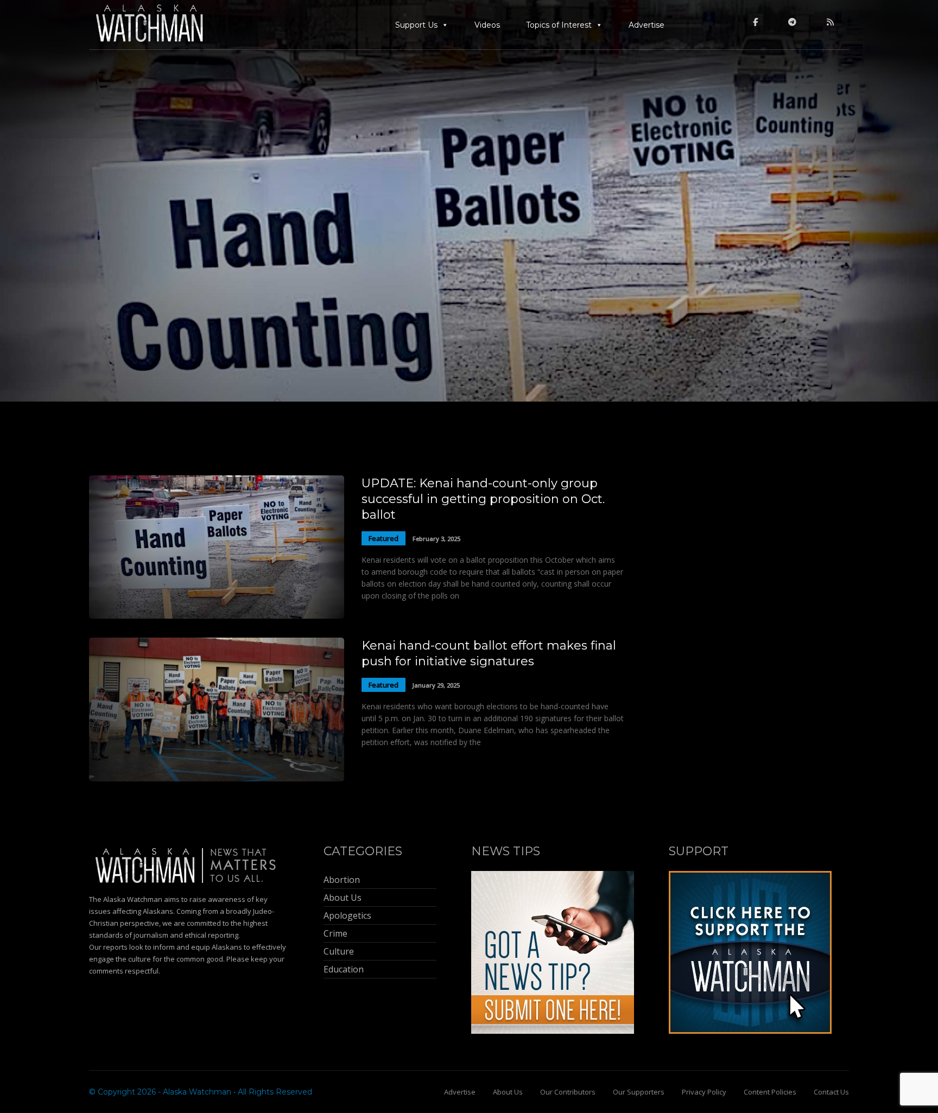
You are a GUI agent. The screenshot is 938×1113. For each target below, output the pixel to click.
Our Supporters (638, 1092)
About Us (508, 1092)
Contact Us (831, 1092)
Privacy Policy (704, 1092)
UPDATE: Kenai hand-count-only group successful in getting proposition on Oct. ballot (483, 499)
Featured (383, 538)
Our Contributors (567, 1092)
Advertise (646, 25)
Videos (487, 25)
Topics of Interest (559, 25)
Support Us (416, 25)
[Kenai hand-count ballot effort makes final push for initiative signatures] (216, 778)
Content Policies (770, 1092)
